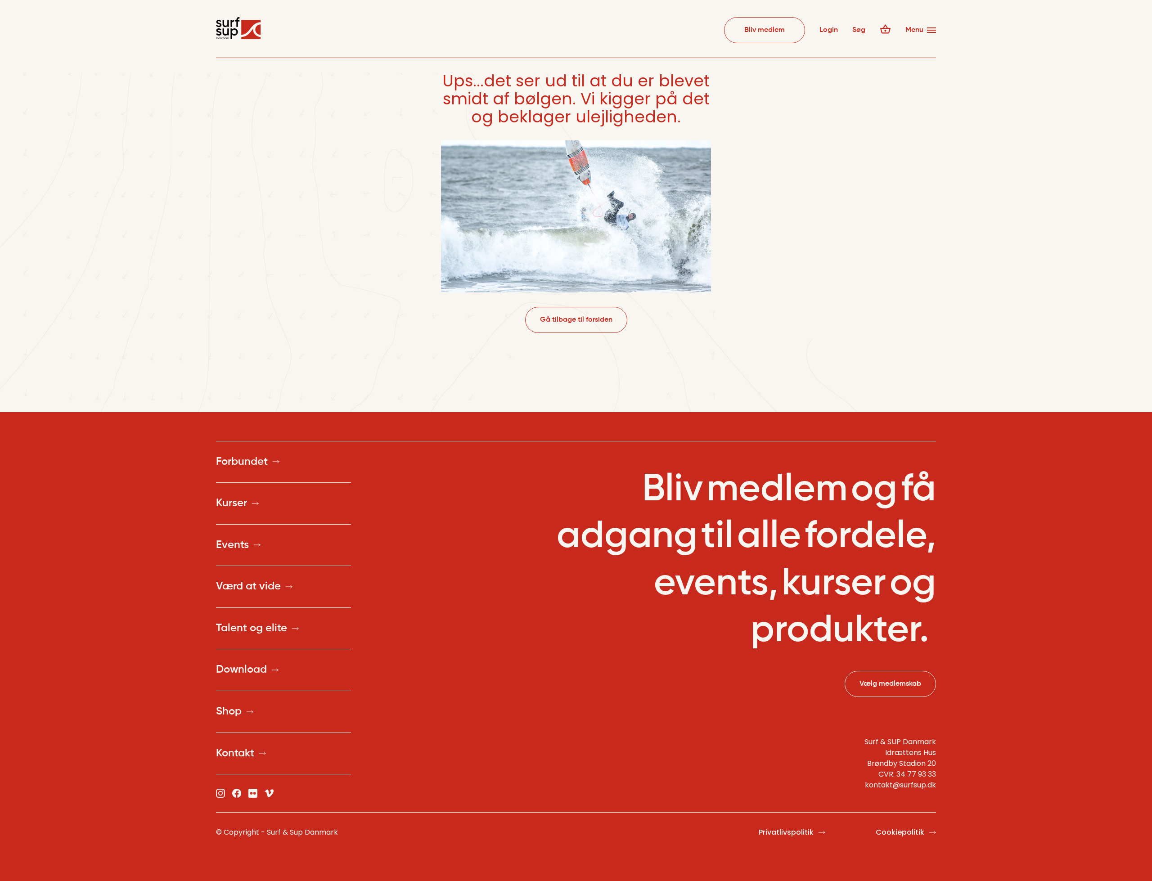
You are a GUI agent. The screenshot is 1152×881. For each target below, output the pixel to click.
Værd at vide (248, 586)
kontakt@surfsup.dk (900, 785)
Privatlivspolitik (786, 832)
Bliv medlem (764, 30)
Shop (229, 711)
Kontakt (235, 753)
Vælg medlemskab (890, 684)
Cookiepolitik (900, 832)
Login (828, 30)
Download (241, 669)
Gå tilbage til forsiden (576, 320)
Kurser (231, 503)
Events (232, 544)
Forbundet (242, 461)
